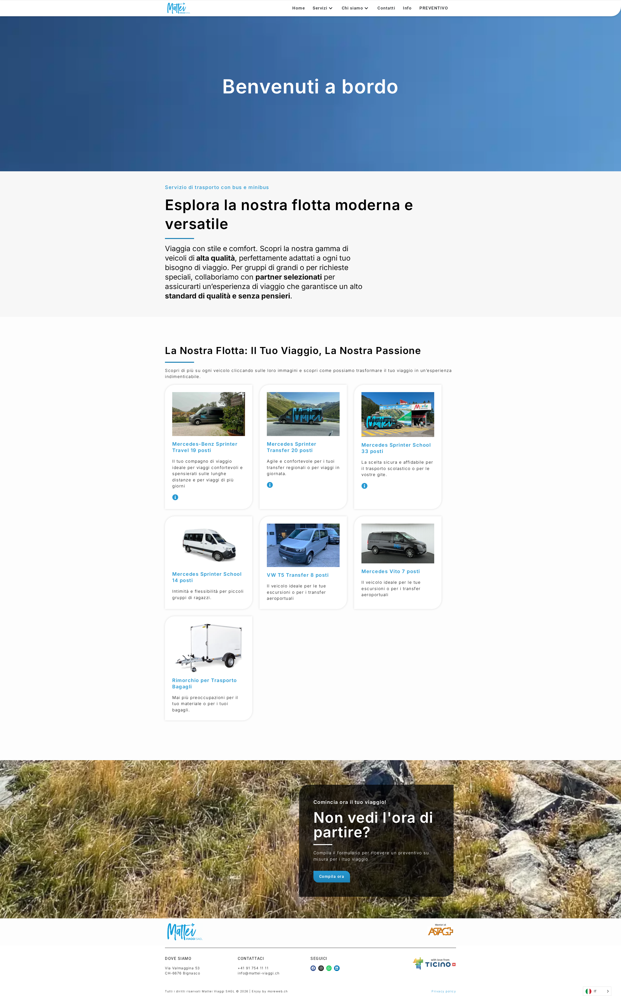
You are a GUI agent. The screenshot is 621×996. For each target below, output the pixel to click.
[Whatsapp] (329, 968)
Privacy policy (444, 991)
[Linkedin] (336, 968)
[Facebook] (313, 968)
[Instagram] (321, 968)
